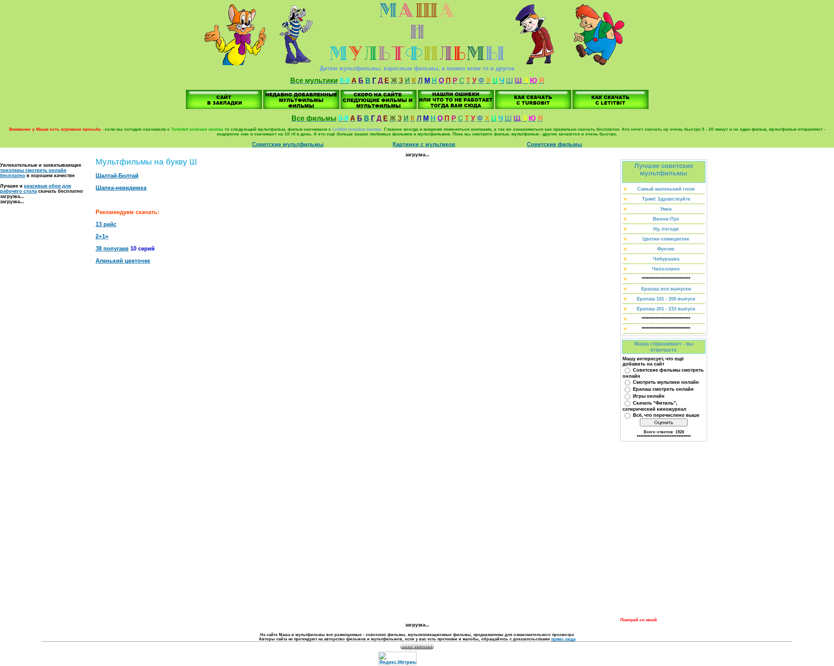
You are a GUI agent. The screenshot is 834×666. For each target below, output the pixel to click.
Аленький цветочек (123, 260)
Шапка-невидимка (121, 188)
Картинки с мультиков (424, 144)
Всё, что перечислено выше (666, 415)
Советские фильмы (554, 144)
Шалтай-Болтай (117, 175)
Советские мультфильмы (288, 144)
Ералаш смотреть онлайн (663, 389)
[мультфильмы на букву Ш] (224, 107)
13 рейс (106, 224)
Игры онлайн (649, 396)
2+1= (102, 236)
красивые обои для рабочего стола (35, 188)
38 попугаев (112, 248)
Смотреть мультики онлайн (666, 382)
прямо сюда (563, 639)
